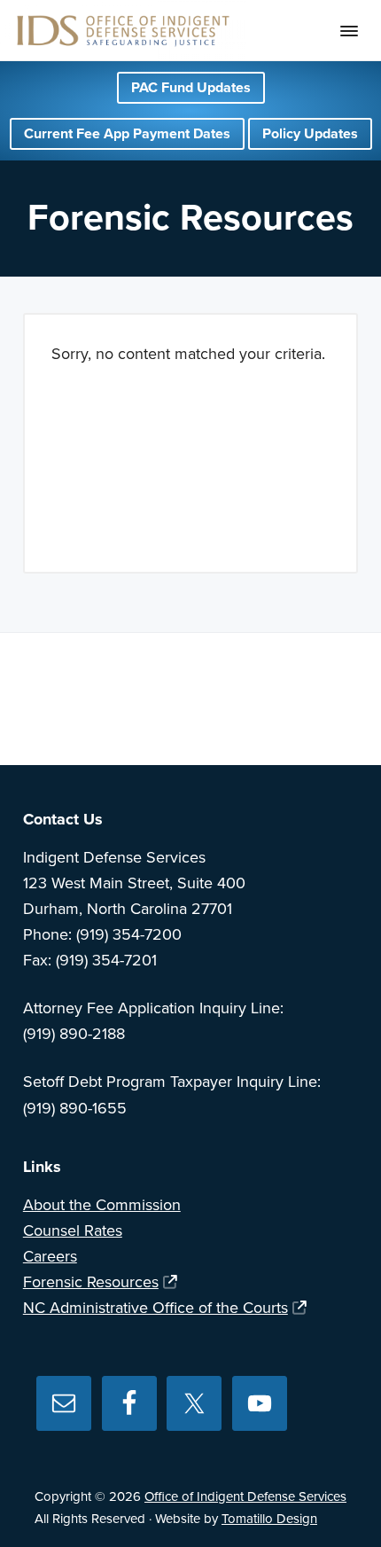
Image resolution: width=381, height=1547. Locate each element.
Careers (50, 1256)
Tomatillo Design (269, 1519)
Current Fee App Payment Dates (127, 134)
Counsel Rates (72, 1230)
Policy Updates (310, 134)
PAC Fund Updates (191, 88)
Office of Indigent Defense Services (245, 1496)
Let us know (285, 709)
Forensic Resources (91, 1282)
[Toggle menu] (349, 31)
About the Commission (102, 1205)
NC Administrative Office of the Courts (155, 1307)
